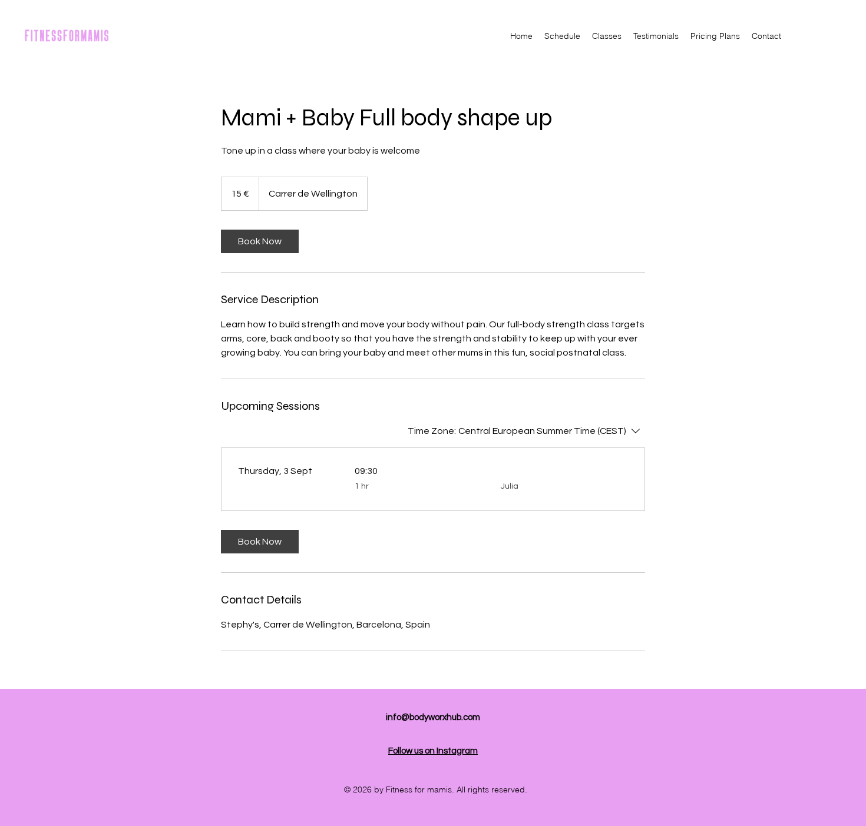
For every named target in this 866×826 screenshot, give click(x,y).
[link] (260, 241)
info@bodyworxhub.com (433, 717)
